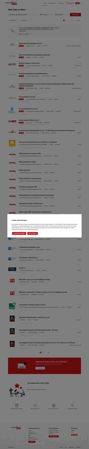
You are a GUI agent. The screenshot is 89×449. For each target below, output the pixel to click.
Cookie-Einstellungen (32, 233)
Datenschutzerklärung (33, 229)
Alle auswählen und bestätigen (19, 233)
